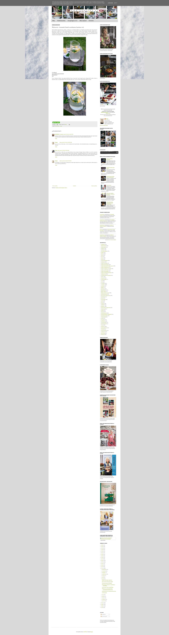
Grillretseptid (103, 247)
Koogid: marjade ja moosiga (106, 268)
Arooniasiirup (108, 185)
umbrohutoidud (104, 330)
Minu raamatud (83, 20)
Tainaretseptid (103, 322)
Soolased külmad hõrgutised (106, 314)
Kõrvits (102, 276)
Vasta (56, 138)
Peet (102, 302)
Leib (102, 280)
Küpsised (103, 278)
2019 (102, 555)
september (104, 574)
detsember (104, 569)
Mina (53, 20)
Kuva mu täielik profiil (104, 125)
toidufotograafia (104, 323)
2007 (102, 607)
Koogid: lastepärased (105, 267)
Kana (102, 257)
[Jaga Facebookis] (57, 124)
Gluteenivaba (103, 245)
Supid (102, 318)
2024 (102, 548)
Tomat (102, 325)
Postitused (103, 614)
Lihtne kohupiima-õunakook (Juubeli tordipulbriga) (109, 203)
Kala (102, 256)
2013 (102, 565)
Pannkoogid (103, 299)
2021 (102, 552)
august (103, 575)
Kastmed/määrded (104, 260)
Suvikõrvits (103, 321)
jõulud (102, 253)
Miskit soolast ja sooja (105, 292)
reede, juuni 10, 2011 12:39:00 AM (66, 142)
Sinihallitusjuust (104, 313)
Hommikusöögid (104, 251)
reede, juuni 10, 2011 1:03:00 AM (63, 150)
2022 (102, 551)
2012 (102, 566)
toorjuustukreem (104, 327)
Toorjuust (103, 326)
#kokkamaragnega (104, 112)
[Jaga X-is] (56, 124)
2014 (102, 563)
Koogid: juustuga (104, 263)
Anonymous (102, 214)
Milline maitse (103, 291)
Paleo (102, 298)
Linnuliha (103, 284)
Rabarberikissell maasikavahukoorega (109, 591)
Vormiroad (103, 333)
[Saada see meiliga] (53, 124)
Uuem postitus (54, 185)
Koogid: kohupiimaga (105, 264)
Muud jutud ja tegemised (105, 295)
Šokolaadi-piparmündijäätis (107, 583)
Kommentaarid (104, 616)
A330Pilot (85, 631)
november (104, 571)
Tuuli (56, 150)
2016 (102, 560)
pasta (102, 300)
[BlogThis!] (54, 124)
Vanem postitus (94, 185)
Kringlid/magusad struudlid (106, 275)
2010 (102, 602)
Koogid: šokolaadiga (105, 271)
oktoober (103, 572)
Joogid (102, 252)
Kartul (102, 259)
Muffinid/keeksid (104, 294)
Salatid (102, 310)
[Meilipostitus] (69, 124)
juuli (103, 577)
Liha (102, 282)
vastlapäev (103, 331)
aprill (103, 596)
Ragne (56, 142)
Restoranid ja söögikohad (105, 307)
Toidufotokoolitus (61, 20)
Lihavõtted (103, 283)
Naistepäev (103, 296)
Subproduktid (103, 317)
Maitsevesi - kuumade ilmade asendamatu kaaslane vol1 (107, 589)
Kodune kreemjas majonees (107, 580)
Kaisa (101, 229)
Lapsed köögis (103, 279)
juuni (103, 578)
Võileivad (103, 334)
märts (103, 597)
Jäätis (102, 255)
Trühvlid (102, 329)
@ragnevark (108, 113)
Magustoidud (103, 290)
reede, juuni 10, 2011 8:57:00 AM (65, 160)
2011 (102, 568)
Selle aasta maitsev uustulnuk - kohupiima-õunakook (110, 194)
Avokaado (103, 244)
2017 (102, 558)
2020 (102, 554)
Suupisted (103, 319)
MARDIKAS (57, 134)
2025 (102, 546)
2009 (102, 604)
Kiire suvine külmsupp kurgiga (107, 581)
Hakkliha (102, 248)
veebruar (104, 599)
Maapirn (102, 287)
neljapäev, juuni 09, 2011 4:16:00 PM (66, 134)
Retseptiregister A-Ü (72, 20)
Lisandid (102, 286)
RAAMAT (102, 304)
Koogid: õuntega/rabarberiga (106, 272)
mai (103, 594)
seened (102, 311)
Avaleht (74, 185)
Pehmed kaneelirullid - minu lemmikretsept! (110, 177)
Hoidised (102, 249)
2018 (102, 557)
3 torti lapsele (104, 592)
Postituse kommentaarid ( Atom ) (61, 187)
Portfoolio (91, 20)
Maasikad (103, 288)
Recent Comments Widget (112, 239)
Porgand (102, 303)
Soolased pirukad (104, 315)
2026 (102, 545)
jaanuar (103, 600)
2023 (102, 549)
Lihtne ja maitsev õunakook (109, 159)
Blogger (91, 631)
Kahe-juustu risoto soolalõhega (107, 587)
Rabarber (103, 306)
